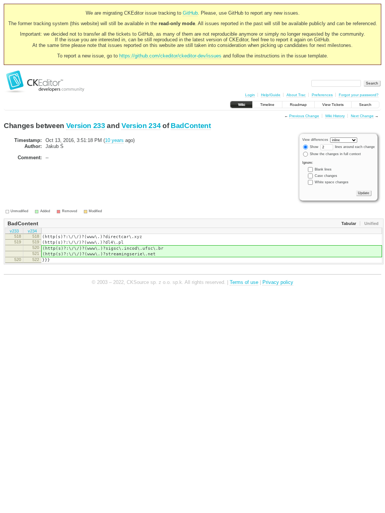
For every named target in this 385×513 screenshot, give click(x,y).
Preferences (322, 95)
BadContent (191, 126)
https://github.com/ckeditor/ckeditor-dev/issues (170, 56)
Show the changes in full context (335, 154)
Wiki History (335, 116)
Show (313, 147)
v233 (14, 231)
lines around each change (354, 147)
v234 (32, 231)
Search (365, 105)
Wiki (241, 105)
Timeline (267, 105)
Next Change (362, 116)
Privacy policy (277, 282)
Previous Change (304, 116)
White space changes (332, 182)
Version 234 (141, 126)
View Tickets (333, 105)
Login (250, 95)
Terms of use (244, 282)
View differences (315, 140)
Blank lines (323, 169)
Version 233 (85, 126)
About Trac (296, 95)
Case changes (326, 176)
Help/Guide (270, 95)
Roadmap (298, 105)
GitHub (190, 13)
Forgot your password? (359, 95)
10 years (114, 140)
